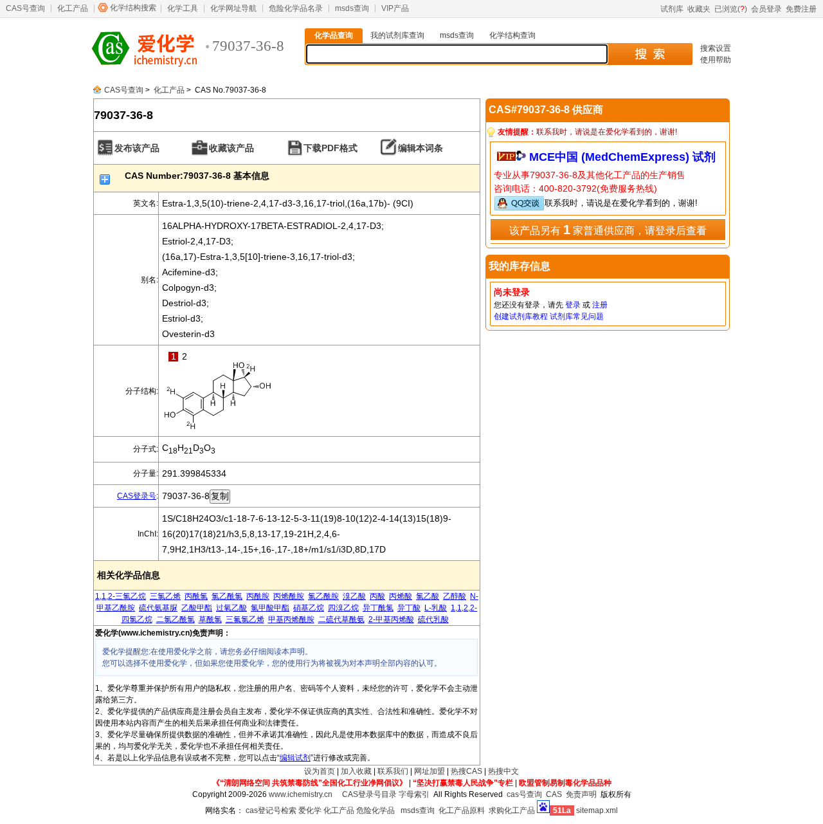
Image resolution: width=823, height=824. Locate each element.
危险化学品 (375, 810)
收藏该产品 (231, 148)
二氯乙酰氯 (175, 619)
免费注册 (801, 9)
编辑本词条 (420, 148)
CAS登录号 (136, 495)
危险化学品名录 (296, 8)
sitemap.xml (597, 810)
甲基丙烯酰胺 (291, 619)
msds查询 (352, 8)
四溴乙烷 (343, 607)
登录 (573, 304)
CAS (554, 794)
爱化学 (309, 810)
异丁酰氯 (378, 607)
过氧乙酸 (231, 607)
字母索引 (414, 794)
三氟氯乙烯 (245, 619)
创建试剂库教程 (521, 316)
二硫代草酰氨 (341, 619)
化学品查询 (333, 35)
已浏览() (730, 9)
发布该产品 (136, 148)
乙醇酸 (454, 596)
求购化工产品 (512, 810)
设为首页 (319, 771)
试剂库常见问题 (577, 316)
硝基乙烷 (308, 607)
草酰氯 (210, 619)
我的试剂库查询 (397, 35)
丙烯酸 (400, 596)
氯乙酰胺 (323, 596)
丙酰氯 (196, 596)
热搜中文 (503, 771)
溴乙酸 (354, 596)
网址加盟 (429, 771)
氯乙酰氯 (227, 596)
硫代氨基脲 (158, 607)
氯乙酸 (427, 596)
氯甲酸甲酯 (270, 607)
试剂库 (671, 9)
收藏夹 (698, 9)
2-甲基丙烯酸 (391, 619)
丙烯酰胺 (288, 596)
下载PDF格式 (330, 148)
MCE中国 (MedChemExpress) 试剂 (622, 157)
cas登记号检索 (271, 810)
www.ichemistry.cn (300, 794)
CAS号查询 (25, 8)
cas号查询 (524, 794)
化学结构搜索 (133, 7)
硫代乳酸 (433, 619)
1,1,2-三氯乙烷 (120, 596)
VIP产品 (395, 8)
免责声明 (581, 794)
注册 (600, 304)
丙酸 (377, 596)
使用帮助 (715, 59)
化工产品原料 (462, 810)
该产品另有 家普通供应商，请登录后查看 (608, 230)
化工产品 (72, 8)
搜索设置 (715, 48)
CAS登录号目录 (369, 794)
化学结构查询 (512, 35)
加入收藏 (356, 771)
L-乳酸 (435, 607)
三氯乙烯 (165, 596)
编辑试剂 (295, 757)
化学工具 (182, 8)
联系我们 (392, 771)
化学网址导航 (233, 8)
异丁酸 (409, 607)
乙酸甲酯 (196, 607)
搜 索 (649, 54)
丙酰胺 (257, 596)
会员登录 (766, 9)
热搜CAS (466, 771)
